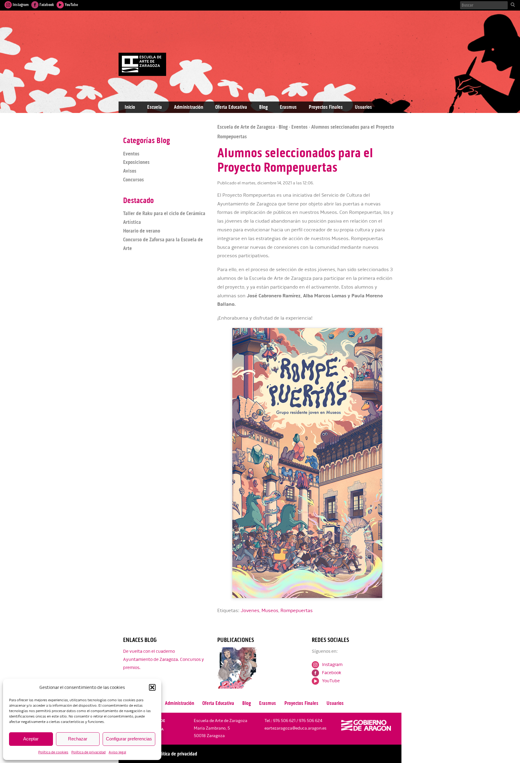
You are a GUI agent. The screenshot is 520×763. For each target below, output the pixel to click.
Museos (270, 611)
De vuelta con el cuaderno (149, 651)
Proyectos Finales (326, 107)
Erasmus (288, 107)
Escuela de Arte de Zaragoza (246, 127)
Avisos (129, 170)
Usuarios (363, 107)
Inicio (130, 107)
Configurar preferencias (129, 738)
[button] (152, 687)
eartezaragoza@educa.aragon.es (296, 728)
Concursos (133, 179)
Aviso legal (117, 752)
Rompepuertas (296, 611)
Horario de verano (141, 230)
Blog (263, 107)
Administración (188, 107)
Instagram (20, 4)
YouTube (71, 4)
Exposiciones (136, 162)
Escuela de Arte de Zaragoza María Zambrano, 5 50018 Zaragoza (220, 728)
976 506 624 (310, 720)
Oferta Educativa (231, 107)
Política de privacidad (88, 752)
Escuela (154, 107)
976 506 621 (284, 720)
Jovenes (250, 611)
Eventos (299, 127)
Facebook (46, 4)
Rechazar (77, 738)
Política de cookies (53, 752)
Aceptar (31, 738)
